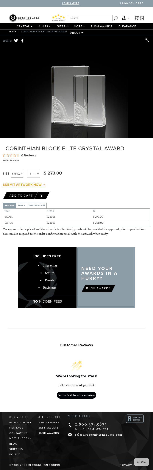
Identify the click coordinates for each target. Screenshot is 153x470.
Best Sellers (48, 427)
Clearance (127, 26)
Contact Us (18, 433)
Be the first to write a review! (76, 395)
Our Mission (19, 417)
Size (6, 173)
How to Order (20, 422)
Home (12, 31)
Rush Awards (101, 26)
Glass (43, 26)
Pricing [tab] (9, 205)
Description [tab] (37, 205)
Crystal (23, 26)
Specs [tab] (21, 205)
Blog (13, 443)
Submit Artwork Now (22, 185)
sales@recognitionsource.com (98, 434)
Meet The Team (20, 438)
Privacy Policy (132, 465)
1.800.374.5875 (132, 3)
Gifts (61, 26)
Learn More (70, 3)
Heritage (16, 427)
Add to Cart (22, 196)
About (75, 32)
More (78, 26)
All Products (49, 417)
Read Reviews (11, 160)
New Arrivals (49, 422)
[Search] (116, 18)
